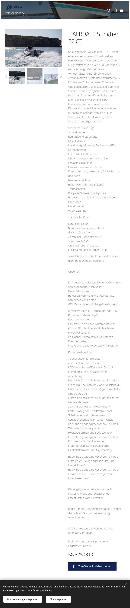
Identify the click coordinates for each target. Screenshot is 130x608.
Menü (121, 10)
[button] (108, 10)
